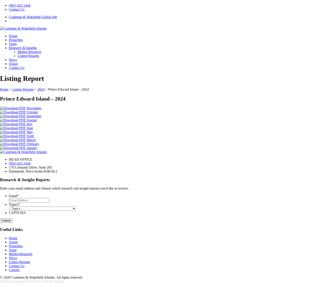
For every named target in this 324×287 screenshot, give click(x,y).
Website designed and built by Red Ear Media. (32, 281)
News (13, 60)
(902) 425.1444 (19, 5)
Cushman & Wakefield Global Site (33, 17)
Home (13, 36)
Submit (6, 220)
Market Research (29, 52)
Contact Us (16, 9)
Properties (16, 40)
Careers (14, 270)
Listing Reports (28, 56)
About (13, 64)
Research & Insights (23, 48)
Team (13, 44)
